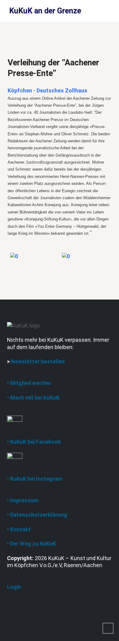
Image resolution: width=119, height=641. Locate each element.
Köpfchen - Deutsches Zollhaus (47, 90)
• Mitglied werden (29, 383)
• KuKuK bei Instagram (34, 479)
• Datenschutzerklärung (37, 514)
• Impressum (22, 500)
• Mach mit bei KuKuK (33, 397)
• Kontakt (19, 529)
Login (14, 587)
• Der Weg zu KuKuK (31, 543)
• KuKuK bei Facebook (34, 441)
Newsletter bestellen (38, 361)
